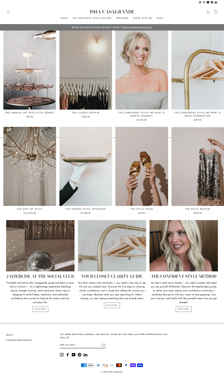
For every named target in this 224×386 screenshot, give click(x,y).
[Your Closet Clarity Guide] (112, 245)
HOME (64, 18)
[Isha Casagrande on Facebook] (67, 355)
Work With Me (142, 18)
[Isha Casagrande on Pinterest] (79, 355)
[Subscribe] (104, 345)
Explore (40, 309)
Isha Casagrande (112, 11)
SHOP (160, 18)
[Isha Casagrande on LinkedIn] (85, 355)
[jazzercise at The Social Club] (40, 245)
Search (9, 334)
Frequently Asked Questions (19, 339)
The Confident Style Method (92, 18)
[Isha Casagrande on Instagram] (62, 355)
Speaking (122, 18)
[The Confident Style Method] (183, 245)
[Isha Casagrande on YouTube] (73, 355)
